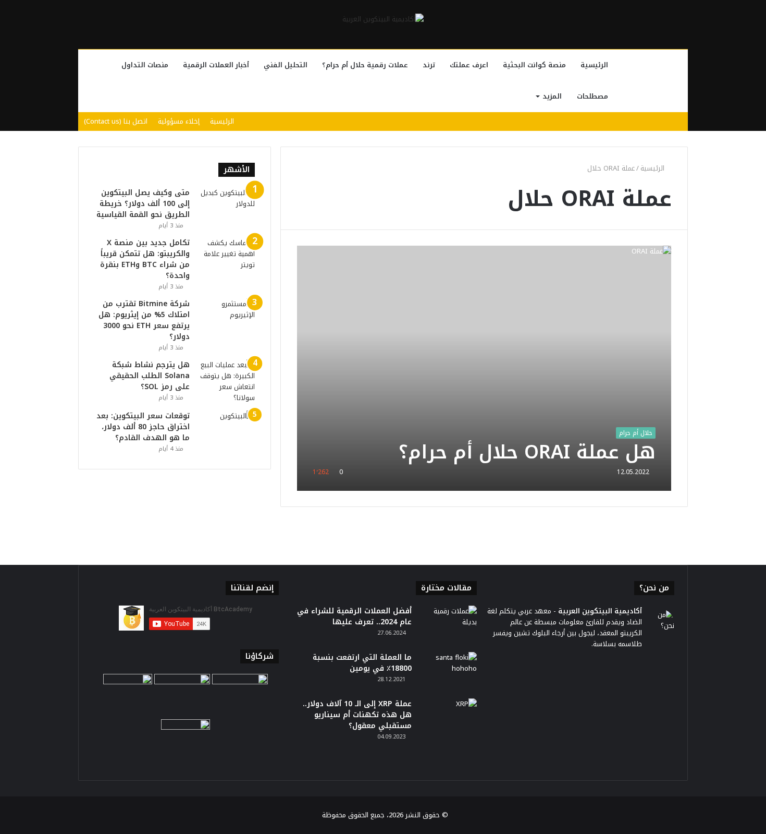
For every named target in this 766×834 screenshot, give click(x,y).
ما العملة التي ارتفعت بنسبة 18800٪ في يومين (362, 662)
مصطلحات (592, 96)
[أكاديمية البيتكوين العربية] (383, 19)
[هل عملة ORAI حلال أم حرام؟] (484, 368)
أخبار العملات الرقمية (216, 64)
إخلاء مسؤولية (179, 121)
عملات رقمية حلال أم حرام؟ (365, 64)
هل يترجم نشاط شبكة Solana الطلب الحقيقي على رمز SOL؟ (149, 376)
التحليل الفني (285, 64)
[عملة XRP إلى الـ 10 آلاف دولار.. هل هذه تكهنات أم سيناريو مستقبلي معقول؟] (448, 718)
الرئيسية (594, 64)
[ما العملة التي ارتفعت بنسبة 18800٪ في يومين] (448, 671)
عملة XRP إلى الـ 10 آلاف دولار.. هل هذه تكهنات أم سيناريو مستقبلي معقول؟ (357, 715)
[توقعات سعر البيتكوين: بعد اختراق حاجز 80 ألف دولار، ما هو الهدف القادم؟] (226, 430)
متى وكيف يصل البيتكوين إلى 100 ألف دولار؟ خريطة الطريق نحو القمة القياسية (143, 204)
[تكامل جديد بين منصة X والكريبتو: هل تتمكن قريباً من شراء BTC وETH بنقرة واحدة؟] (226, 256)
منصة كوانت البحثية (534, 64)
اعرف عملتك (469, 64)
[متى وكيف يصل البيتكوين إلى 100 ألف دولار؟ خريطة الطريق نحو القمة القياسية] (226, 206)
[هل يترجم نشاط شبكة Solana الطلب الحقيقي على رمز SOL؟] (226, 381)
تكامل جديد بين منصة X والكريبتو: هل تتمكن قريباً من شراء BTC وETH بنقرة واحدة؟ (145, 259)
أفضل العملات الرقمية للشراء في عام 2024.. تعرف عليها (354, 616)
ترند (429, 64)
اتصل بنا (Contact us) (115, 121)
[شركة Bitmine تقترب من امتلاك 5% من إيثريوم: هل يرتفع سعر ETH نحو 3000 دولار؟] (226, 317)
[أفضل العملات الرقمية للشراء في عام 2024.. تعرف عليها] (448, 625)
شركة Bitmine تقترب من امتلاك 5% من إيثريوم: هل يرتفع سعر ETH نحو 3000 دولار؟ (144, 320)
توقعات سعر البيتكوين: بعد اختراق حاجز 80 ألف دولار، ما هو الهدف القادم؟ (143, 427)
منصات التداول (144, 64)
